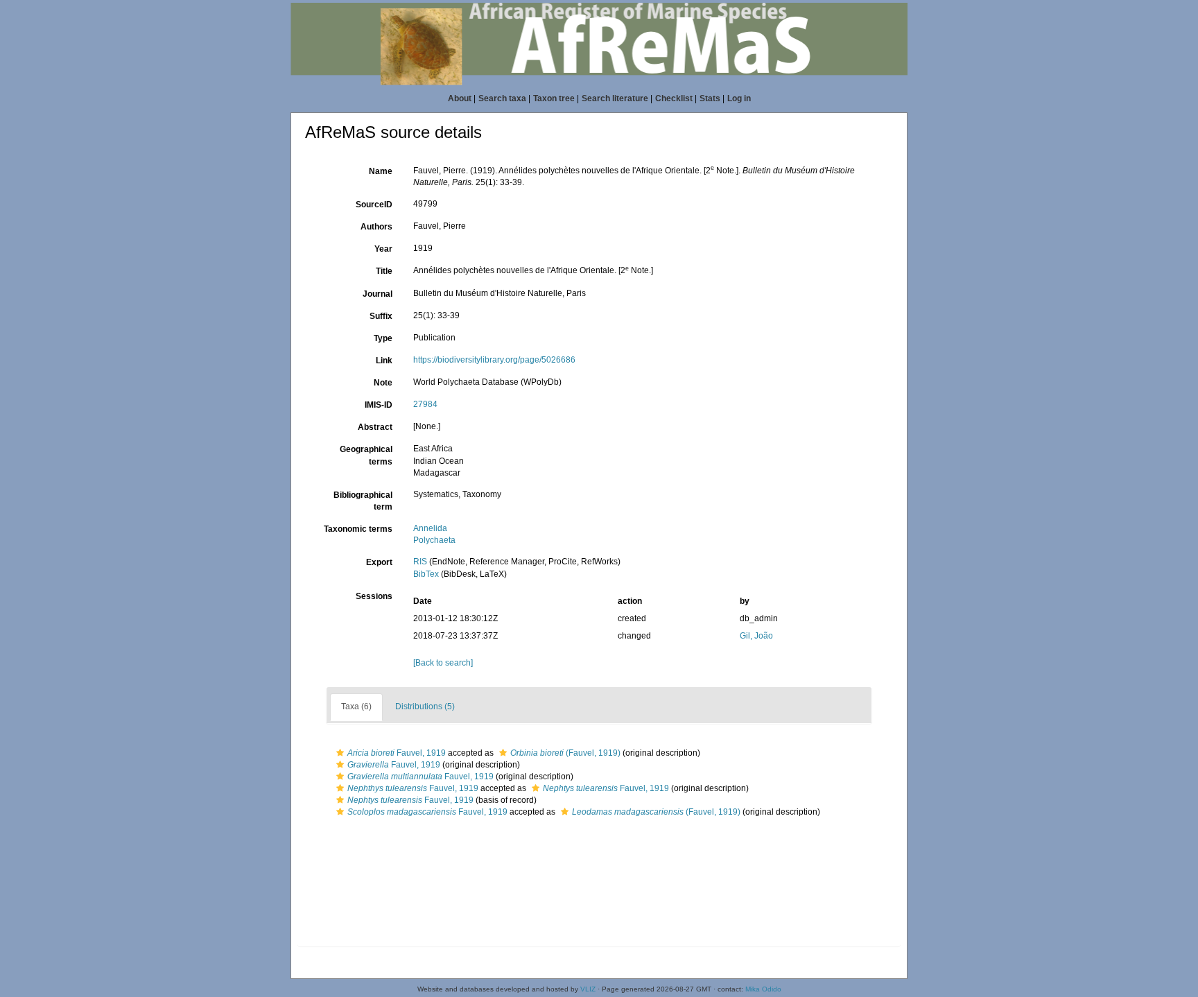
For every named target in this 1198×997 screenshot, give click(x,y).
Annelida (430, 528)
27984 (425, 404)
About (459, 98)
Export (379, 562)
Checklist (674, 98)
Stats (710, 98)
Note (383, 383)
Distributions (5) (425, 706)
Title (384, 271)
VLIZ (588, 989)
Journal (377, 294)
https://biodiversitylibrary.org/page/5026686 (494, 360)
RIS (420, 561)
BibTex (426, 574)
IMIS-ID (378, 405)
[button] (340, 753)
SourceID (374, 204)
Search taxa (502, 98)
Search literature (615, 98)
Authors (376, 227)
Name (380, 171)
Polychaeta (434, 540)
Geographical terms (366, 455)
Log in (739, 98)
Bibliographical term (362, 501)
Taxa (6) (356, 706)
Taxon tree (554, 98)
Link (384, 360)
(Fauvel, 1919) (565, 753)
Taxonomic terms (358, 529)
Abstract (375, 427)
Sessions (374, 596)
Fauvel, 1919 (396, 753)
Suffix (381, 316)
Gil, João (756, 636)
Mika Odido (763, 989)
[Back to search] (443, 663)
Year (383, 249)
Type (383, 338)
